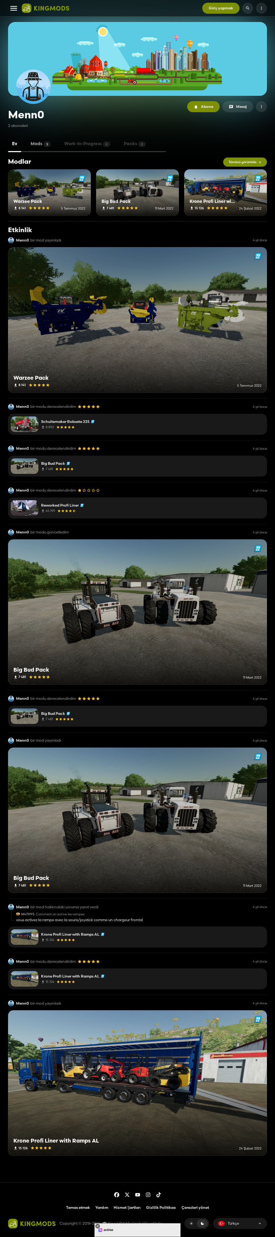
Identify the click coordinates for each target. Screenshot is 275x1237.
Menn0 (22, 240)
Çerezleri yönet (195, 1207)
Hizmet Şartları (127, 1207)
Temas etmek (78, 1207)
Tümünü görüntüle (242, 162)
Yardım (101, 1207)
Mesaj (241, 106)
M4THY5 (27, 914)
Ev (14, 144)
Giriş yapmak (221, 8)
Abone (207, 106)
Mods (39, 144)
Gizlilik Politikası (161, 1207)
